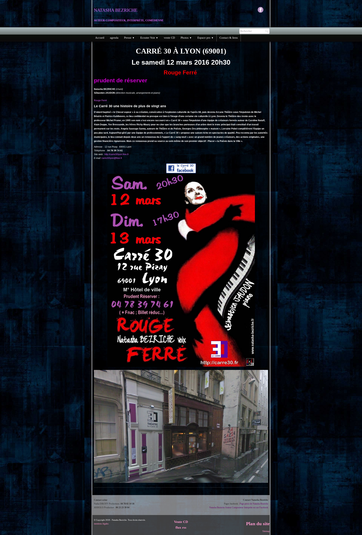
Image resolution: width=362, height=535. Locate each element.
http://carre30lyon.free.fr (116, 154)
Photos (186, 37)
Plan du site (258, 523)
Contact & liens (228, 37)
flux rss (181, 527)
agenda (114, 37)
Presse (129, 37)
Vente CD (181, 522)
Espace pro (205, 37)
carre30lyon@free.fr (112, 158)
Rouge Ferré (100, 100)
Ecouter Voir (149, 37)
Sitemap (266, 531)
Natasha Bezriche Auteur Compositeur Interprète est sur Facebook (238, 507)
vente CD (169, 37)
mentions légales (101, 523)
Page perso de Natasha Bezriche (254, 503)
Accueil (99, 37)
